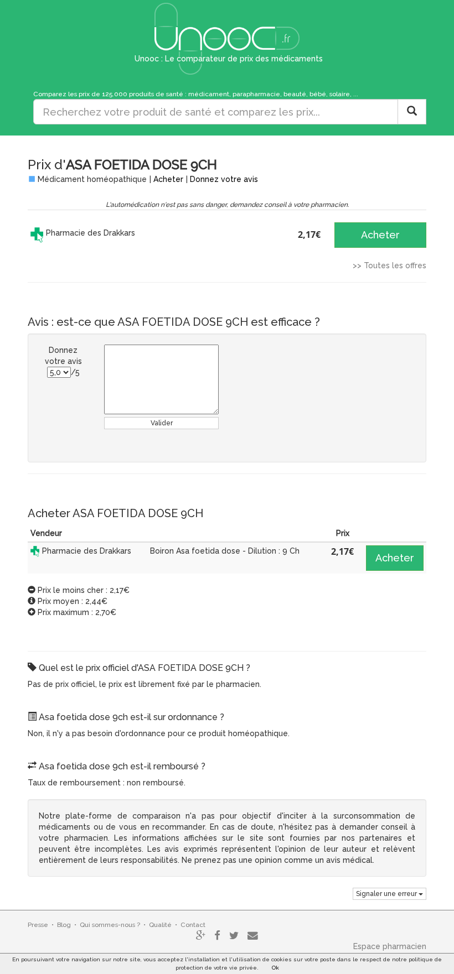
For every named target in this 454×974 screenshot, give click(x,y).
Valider (162, 423)
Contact (192, 925)
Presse (38, 925)
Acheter (168, 179)
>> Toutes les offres (389, 265)
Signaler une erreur (387, 894)
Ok (275, 968)
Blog (64, 925)
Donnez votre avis (224, 179)
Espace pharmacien (389, 946)
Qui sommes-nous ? (110, 925)
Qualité (160, 925)
